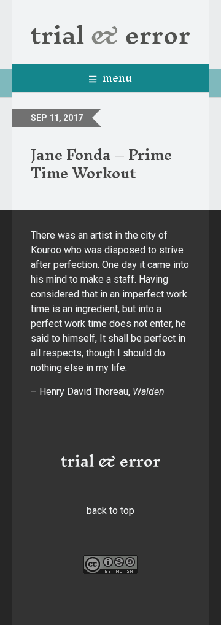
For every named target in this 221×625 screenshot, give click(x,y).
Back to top (110, 510)
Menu (115, 77)
